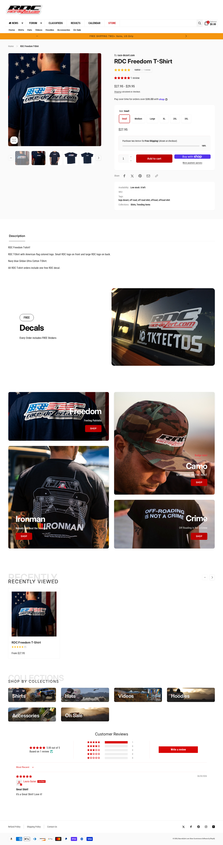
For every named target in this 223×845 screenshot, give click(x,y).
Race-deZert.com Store (185, 838)
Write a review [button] (178, 749)
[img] (24, 776)
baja (120, 200)
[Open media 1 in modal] (54, 99)
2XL (175, 118)
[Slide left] (37, 36)
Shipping (117, 92)
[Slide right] (186, 36)
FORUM (33, 23)
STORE (112, 23)
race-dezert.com (124, 55)
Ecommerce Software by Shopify (204, 838)
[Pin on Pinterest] (140, 175)
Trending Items (143, 204)
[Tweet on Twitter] (132, 175)
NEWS (15, 23)
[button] (199, 23)
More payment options (192, 163)
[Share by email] (148, 176)
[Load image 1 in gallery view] (22, 158)
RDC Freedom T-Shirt (26, 642)
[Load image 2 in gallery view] (39, 158)
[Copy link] (156, 175)
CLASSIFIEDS (56, 23)
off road (133, 200)
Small (124, 118)
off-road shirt (144, 200)
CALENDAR (94, 23)
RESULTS (75, 23)
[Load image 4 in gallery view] (71, 158)
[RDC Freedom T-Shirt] (34, 630)
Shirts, (133, 204)
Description (17, 236)
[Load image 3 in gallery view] (55, 158)
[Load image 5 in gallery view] (87, 158)
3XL (186, 118)
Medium (138, 118)
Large (152, 118)
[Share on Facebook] (124, 175)
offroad (154, 200)
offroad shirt (164, 200)
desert (126, 200)
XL (164, 118)
